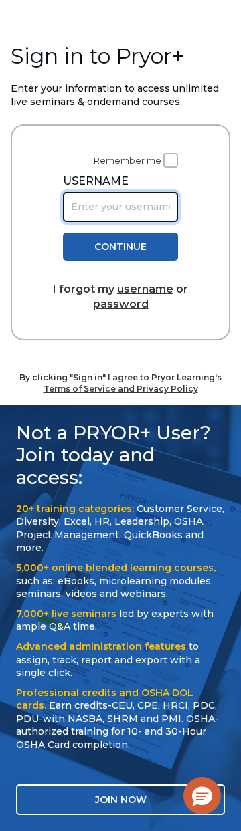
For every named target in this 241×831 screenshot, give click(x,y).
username (145, 289)
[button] (202, 795)
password (121, 304)
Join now (121, 800)
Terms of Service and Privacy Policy (121, 389)
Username (96, 181)
